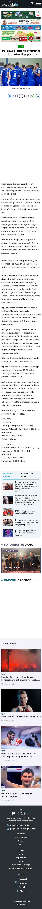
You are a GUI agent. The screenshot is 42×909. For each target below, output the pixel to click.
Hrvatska (21, 834)
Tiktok (22, 891)
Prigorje (21, 841)
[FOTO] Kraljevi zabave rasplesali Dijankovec (25, 512)
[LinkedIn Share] (38, 96)
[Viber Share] (21, 96)
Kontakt (21, 861)
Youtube (22, 887)
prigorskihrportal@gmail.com (23, 829)
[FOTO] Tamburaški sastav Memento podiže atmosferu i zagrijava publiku (27, 522)
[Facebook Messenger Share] (10, 96)
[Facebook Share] (15, 96)
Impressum (21, 858)
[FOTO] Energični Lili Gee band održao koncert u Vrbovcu (25, 533)
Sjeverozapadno (21, 837)
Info (21, 854)
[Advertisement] (21, 120)
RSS (22, 875)
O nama (21, 850)
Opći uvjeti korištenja (21, 865)
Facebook (23, 879)
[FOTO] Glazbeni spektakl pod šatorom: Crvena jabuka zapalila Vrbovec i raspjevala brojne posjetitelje (26, 486)
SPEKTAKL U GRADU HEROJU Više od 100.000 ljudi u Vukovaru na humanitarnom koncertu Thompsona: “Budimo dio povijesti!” (27, 500)
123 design (21, 904)
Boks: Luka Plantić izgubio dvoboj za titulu (21, 716)
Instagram (22, 883)
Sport (21, 46)
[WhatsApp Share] (32, 96)
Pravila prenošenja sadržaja (21, 868)
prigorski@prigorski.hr (19, 825)
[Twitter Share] (26, 96)
